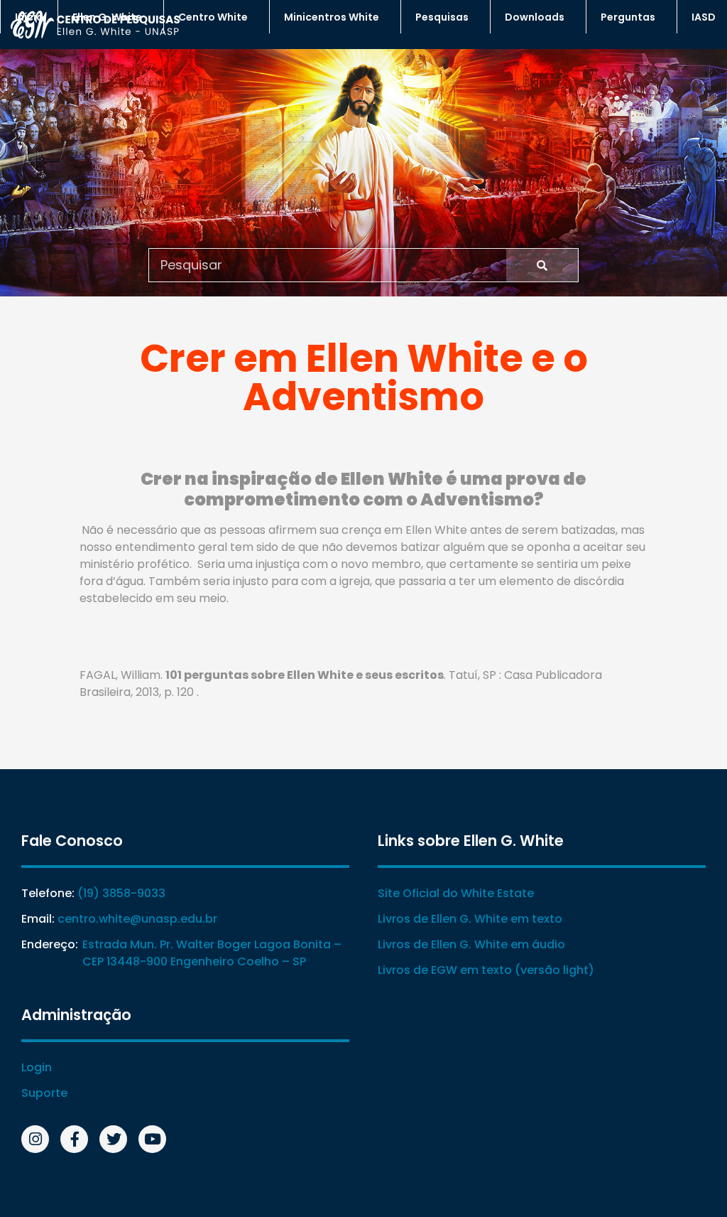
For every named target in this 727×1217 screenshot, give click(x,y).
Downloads (534, 17)
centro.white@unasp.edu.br (137, 919)
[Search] (542, 265)
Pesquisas (442, 17)
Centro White (213, 17)
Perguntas (628, 17)
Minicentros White (331, 17)
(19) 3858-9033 (121, 893)
